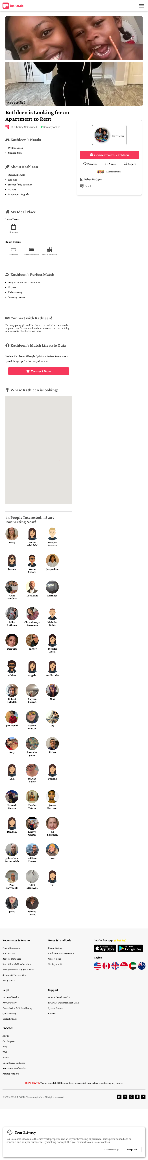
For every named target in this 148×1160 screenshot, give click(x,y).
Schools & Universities (14, 974)
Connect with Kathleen (111, 155)
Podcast (6, 1057)
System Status (55, 1008)
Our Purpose (9, 1041)
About (6, 1035)
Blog (5, 1046)
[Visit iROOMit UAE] (133, 968)
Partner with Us (11, 1073)
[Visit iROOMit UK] (115, 968)
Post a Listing (55, 947)
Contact (52, 1013)
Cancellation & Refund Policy (17, 1008)
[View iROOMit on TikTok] (137, 1097)
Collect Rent (54, 958)
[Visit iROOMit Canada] (106, 968)
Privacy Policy (9, 1002)
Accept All (132, 1149)
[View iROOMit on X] (119, 1097)
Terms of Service (11, 997)
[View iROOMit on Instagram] (125, 1097)
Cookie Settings (10, 1018)
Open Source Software (14, 1062)
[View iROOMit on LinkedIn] (143, 1097)
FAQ (5, 1051)
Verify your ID (9, 980)
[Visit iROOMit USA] (97, 968)
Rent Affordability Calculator (17, 964)
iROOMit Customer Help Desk (63, 1002)
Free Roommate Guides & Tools (18, 969)
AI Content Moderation (14, 1068)
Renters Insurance (12, 958)
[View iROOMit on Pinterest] (131, 1097)
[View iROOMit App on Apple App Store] (105, 951)
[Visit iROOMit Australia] (141, 968)
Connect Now (41, 371)
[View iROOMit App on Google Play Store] (130, 951)
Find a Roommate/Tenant (61, 953)
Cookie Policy (9, 1013)
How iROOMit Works (59, 997)
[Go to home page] (13, 6)
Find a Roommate (11, 947)
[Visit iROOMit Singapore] (124, 968)
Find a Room (9, 953)
